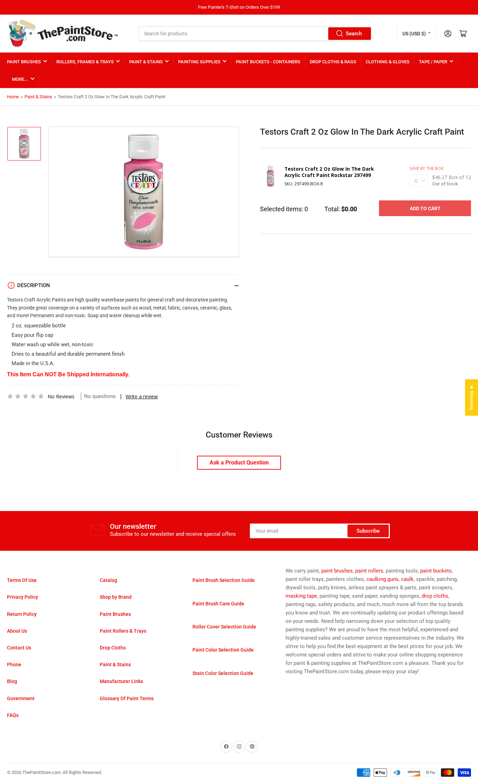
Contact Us (19, 648)
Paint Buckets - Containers (268, 61)
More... (20, 79)
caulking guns (382, 579)
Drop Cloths (113, 648)
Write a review (142, 396)
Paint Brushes (24, 61)
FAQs (13, 715)
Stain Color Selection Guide (222, 673)
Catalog (108, 580)
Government (21, 698)
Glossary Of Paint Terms (127, 698)
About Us (17, 631)
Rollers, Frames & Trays (85, 61)
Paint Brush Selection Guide (223, 580)
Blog (12, 681)
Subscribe (368, 531)
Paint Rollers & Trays (123, 631)
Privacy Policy (22, 597)
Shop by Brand (116, 597)
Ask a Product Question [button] (239, 462)
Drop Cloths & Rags (333, 61)
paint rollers (369, 571)
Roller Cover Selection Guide (224, 627)
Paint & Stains (146, 61)
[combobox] (255, 33)
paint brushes (337, 571)
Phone (14, 664)
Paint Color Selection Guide (223, 650)
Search (354, 33)
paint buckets (436, 571)
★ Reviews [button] (472, 397)
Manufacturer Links (121, 681)
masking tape (301, 596)
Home (13, 96)
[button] (25, 396)
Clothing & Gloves (387, 61)
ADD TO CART (425, 208)
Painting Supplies (199, 61)
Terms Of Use (22, 580)
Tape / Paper (433, 61)
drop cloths (435, 596)
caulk (407, 579)
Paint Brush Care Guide (218, 603)
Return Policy (22, 614)
